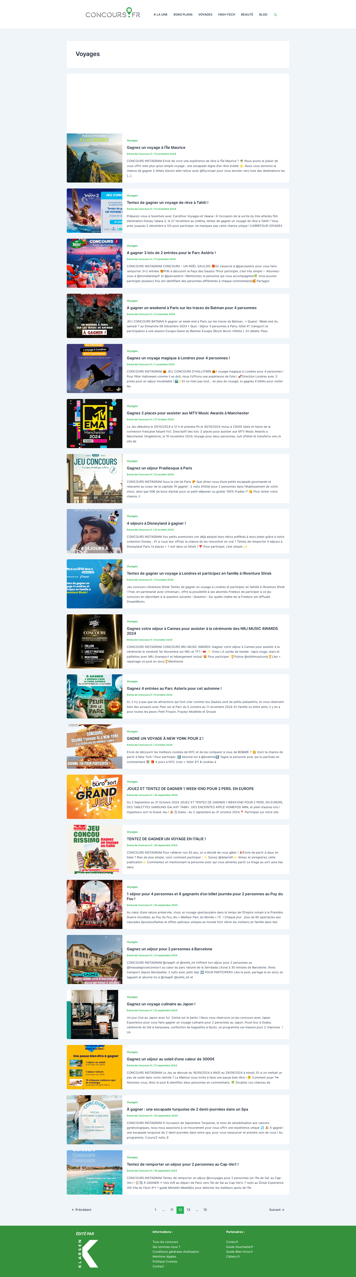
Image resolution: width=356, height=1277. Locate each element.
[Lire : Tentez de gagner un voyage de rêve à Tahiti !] (94, 210)
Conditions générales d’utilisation (176, 1251)
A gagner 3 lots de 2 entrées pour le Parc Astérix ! (171, 253)
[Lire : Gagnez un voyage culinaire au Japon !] (94, 1014)
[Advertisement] (178, 101)
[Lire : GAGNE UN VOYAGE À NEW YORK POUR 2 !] (94, 746)
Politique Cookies (165, 1261)
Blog (263, 14)
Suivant (276, 1210)
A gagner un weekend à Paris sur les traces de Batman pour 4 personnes (192, 308)
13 (188, 1210)
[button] (275, 14)
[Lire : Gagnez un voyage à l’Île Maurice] (94, 158)
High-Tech (226, 14)
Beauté (247, 14)
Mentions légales (164, 1256)
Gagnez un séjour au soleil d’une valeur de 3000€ (171, 1059)
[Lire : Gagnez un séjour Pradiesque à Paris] (94, 478)
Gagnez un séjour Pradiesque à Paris (159, 468)
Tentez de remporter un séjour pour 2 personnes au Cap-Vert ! (183, 1164)
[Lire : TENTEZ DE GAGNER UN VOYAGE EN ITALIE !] (94, 849)
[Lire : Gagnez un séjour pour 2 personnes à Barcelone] (94, 959)
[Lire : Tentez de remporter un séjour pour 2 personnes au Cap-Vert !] (94, 1172)
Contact (158, 1266)
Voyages (205, 14)
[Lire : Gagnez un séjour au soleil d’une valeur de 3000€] (94, 1067)
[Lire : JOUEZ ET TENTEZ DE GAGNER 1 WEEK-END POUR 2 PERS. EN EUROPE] (94, 796)
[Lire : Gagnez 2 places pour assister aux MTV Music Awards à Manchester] (94, 423)
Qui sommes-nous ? (166, 1247)
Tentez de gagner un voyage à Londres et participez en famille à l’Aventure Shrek (199, 573)
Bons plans (183, 14)
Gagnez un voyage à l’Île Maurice (156, 147)
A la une (161, 14)
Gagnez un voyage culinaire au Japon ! (161, 1004)
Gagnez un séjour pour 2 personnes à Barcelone (169, 949)
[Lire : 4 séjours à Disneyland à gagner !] (94, 531)
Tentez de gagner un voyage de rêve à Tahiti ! (167, 202)
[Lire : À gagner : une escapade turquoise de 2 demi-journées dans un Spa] (94, 1119)
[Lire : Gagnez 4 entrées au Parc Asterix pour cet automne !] (94, 696)
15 (205, 1210)
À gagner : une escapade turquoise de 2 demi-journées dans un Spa (187, 1109)
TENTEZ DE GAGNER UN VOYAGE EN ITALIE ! (166, 839)
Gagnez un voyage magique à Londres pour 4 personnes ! (178, 358)
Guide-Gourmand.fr (239, 1247)
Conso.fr (232, 1242)
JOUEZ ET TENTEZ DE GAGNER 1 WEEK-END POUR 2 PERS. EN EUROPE (190, 788)
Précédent (81, 1210)
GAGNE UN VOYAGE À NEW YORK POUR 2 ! (165, 738)
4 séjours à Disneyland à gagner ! (156, 523)
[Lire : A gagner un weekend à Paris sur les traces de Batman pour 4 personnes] (94, 315)
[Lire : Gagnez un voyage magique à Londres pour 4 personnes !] (94, 368)
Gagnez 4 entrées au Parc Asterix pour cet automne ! (174, 688)
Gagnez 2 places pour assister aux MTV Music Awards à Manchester (188, 413)
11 (171, 1210)
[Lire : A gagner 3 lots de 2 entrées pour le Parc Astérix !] (94, 263)
